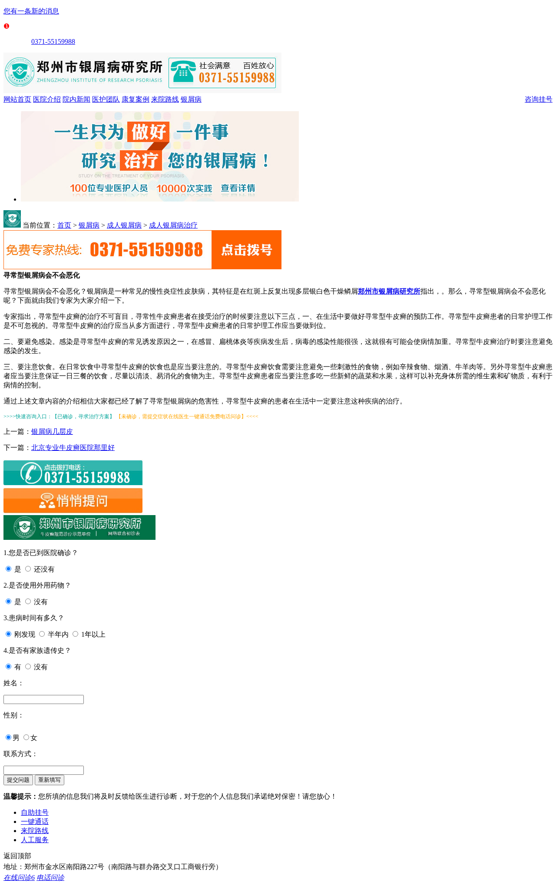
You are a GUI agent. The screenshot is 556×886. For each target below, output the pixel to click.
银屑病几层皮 (52, 431)
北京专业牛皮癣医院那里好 (73, 447)
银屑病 (191, 99)
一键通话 (35, 821)
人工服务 (35, 839)
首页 (64, 225)
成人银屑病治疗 (173, 225)
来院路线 (165, 99)
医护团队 (106, 99)
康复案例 (135, 99)
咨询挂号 (539, 99)
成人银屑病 (124, 225)
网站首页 (17, 99)
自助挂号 (35, 812)
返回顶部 (17, 856)
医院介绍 (47, 99)
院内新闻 (76, 99)
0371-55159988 (53, 41)
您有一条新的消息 (31, 11)
